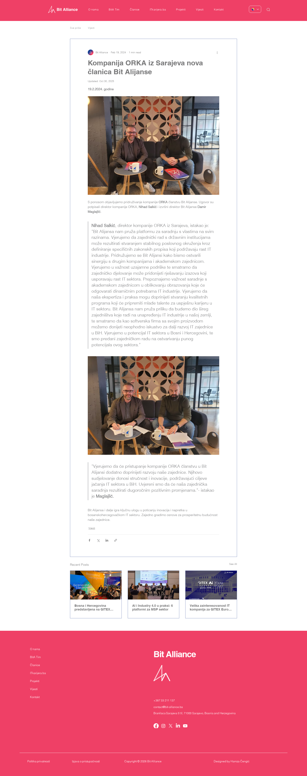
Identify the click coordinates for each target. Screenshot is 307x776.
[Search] (268, 9)
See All (233, 564)
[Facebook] (156, 725)
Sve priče (75, 27)
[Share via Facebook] (89, 540)
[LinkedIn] (178, 725)
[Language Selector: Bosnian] (255, 9)
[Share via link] (115, 540)
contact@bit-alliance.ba (168, 707)
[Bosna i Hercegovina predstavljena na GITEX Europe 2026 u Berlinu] (96, 585)
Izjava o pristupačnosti (86, 761)
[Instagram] (163, 725)
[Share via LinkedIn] (107, 540)
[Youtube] (185, 725)
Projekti (34, 681)
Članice (35, 665)
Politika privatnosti (38, 761)
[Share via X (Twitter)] (98, 540)
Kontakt (35, 697)
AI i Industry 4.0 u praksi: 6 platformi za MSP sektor (152, 607)
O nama (35, 649)
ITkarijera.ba (38, 673)
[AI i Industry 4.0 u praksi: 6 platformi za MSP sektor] (153, 585)
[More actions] (217, 52)
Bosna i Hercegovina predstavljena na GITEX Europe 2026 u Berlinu (92, 607)
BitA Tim (35, 657)
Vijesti (91, 27)
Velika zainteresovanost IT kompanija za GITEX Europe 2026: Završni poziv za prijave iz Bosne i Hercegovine (211, 607)
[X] (170, 725)
